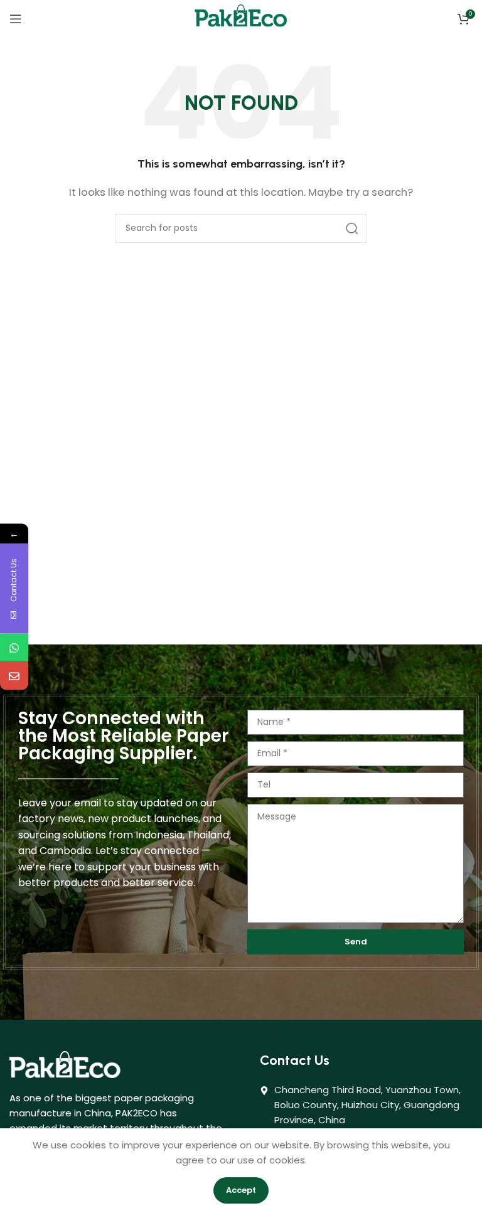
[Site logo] (241, 17)
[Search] (352, 228)
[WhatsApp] (14, 647)
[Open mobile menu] (15, 18)
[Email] (14, 675)
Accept (241, 1190)
